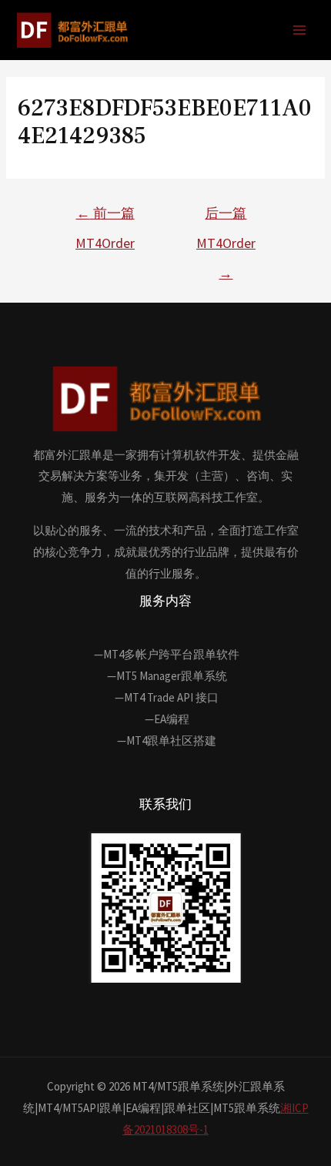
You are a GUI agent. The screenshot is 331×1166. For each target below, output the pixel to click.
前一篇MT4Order (105, 217)
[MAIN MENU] (299, 30)
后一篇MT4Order (226, 217)
